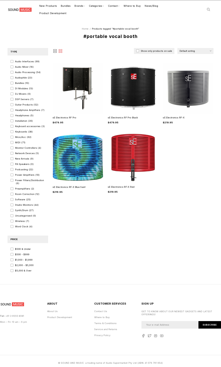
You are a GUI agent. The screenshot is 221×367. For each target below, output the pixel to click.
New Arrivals (24, 158)
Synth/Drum (24, 210)
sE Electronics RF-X (173, 117)
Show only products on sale (156, 51)
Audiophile (23, 77)
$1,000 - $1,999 (23, 259)
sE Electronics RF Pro (64, 117)
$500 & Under (23, 249)
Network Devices (27, 153)
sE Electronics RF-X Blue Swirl (69, 187)
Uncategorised (25, 215)
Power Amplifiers (27, 174)
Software (23, 199)
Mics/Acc (23, 137)
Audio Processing (28, 72)
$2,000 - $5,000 (24, 265)
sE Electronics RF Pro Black (123, 117)
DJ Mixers (23, 93)
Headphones (24, 115)
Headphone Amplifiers (30, 110)
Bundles (22, 83)
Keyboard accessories (30, 126)
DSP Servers (24, 99)
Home (85, 28)
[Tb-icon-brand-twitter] (150, 336)
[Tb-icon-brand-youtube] (162, 336)
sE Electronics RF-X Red (121, 186)
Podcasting (24, 169)
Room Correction (27, 194)
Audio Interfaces (27, 61)
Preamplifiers (24, 188)
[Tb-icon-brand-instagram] (156, 336)
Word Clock (24, 226)
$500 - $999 (22, 254)
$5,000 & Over (23, 270)
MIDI (20, 142)
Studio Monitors (27, 204)
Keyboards (24, 131)
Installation (24, 120)
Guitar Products (26, 104)
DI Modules (24, 88)
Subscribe (210, 324)
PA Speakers (24, 164)
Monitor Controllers (28, 147)
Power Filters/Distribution (29, 182)
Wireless (22, 221)
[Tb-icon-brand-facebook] (143, 336)
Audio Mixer (24, 66)
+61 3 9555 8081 (14, 315)
